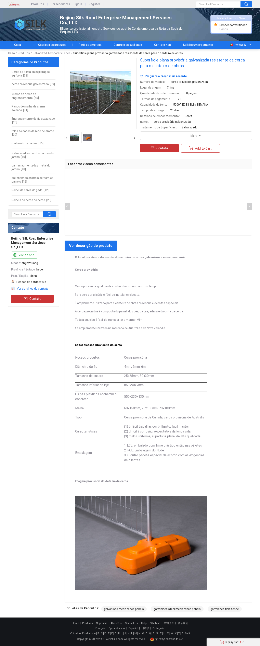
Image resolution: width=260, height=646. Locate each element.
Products (87, 623)
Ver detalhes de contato (33, 288)
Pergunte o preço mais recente (166, 76)
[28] (31, 200)
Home (75, 623)
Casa (17, 44)
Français (100, 628)
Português (240, 44)
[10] (33, 155)
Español (133, 628)
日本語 (145, 628)
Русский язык (117, 628)
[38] (31, 73)
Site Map (155, 623)
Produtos (37, 4)
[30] (33, 132)
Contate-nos (162, 44)
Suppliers (101, 623)
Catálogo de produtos (52, 44)
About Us (116, 623)
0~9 (187, 633)
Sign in (78, 4)
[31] (29, 108)
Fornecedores (60, 4)
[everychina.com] (18, 4)
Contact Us (131, 623)
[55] (25, 95)
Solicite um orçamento (198, 44)
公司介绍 (169, 623)
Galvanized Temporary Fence (51, 53)
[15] (27, 143)
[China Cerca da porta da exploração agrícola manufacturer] (30, 24)
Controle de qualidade (128, 44)
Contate (35, 299)
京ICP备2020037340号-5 (169, 639)
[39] (33, 84)
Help (144, 623)
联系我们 (183, 623)
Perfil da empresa (90, 44)
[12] (32, 179)
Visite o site (26, 255)
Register (94, 4)
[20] (33, 120)
